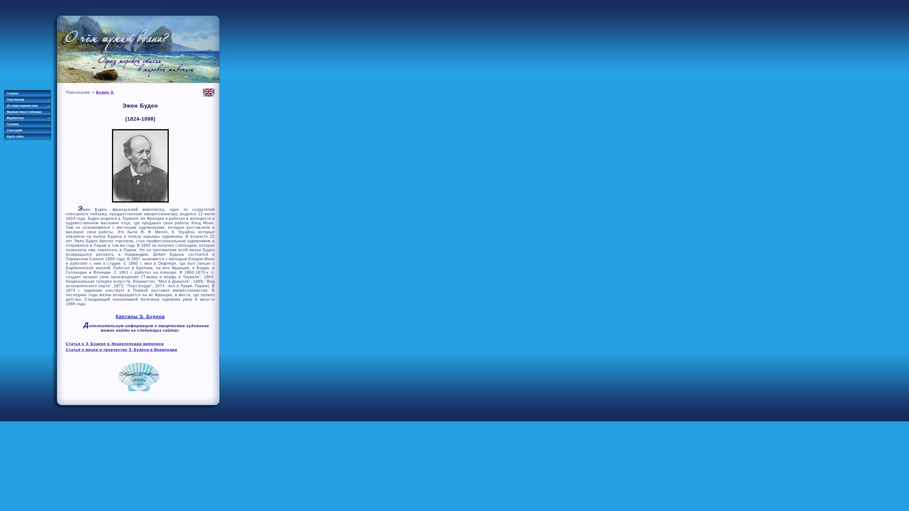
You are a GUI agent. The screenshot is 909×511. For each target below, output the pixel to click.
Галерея (13, 124)
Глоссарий (14, 130)
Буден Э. (105, 92)
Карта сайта (15, 136)
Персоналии (15, 99)
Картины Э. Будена (140, 316)
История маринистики (22, 105)
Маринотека (15, 118)
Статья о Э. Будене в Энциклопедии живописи (115, 344)
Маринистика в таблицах (24, 112)
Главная (12, 93)
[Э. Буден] (140, 201)
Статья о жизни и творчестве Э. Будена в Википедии (121, 350)
